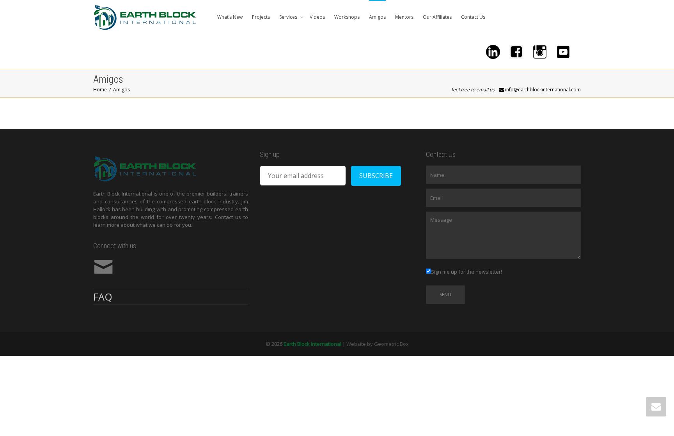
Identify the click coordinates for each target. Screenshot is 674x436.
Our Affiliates (437, 17)
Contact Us (473, 17)
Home (100, 89)
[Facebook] (516, 51)
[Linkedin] (493, 51)
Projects (261, 17)
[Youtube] (563, 51)
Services (288, 17)
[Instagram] (540, 51)
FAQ (102, 296)
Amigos (377, 17)
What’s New (230, 17)
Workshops (347, 17)
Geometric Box (391, 343)
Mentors (404, 17)
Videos (317, 17)
